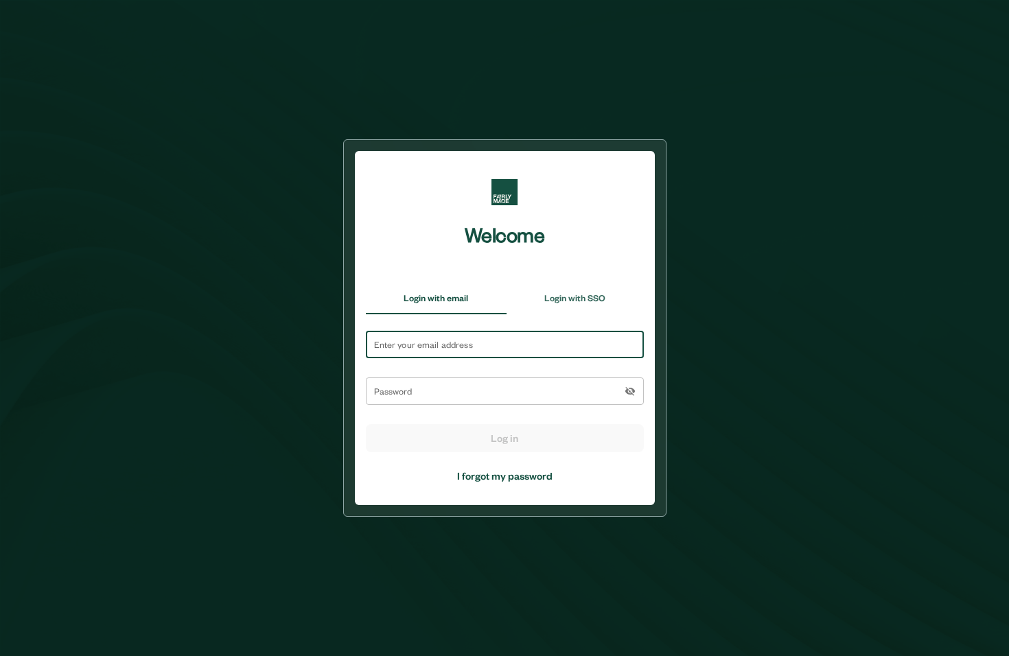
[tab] (436, 297)
